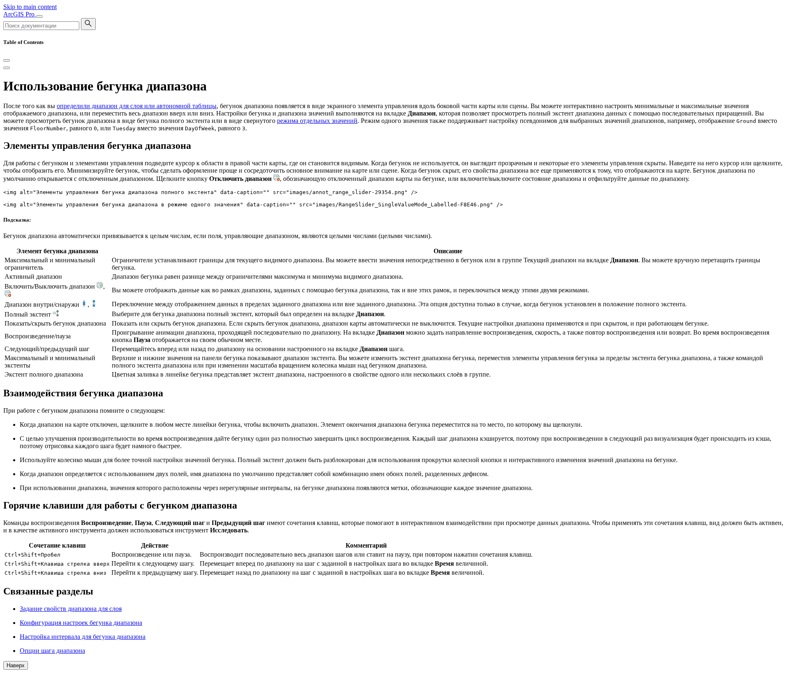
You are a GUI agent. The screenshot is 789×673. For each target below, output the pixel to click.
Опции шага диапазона (52, 650)
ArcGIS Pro (19, 14)
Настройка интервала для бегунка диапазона (82, 636)
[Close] (6, 60)
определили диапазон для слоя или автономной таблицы (137, 105)
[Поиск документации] (88, 24)
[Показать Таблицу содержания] (6, 68)
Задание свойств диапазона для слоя (71, 608)
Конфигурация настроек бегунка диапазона (81, 622)
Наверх (16, 665)
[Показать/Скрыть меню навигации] (39, 16)
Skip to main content (30, 6)
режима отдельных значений (317, 120)
